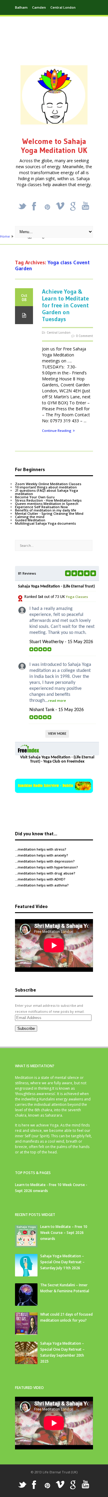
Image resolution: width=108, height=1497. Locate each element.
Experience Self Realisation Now (41, 507)
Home (5, 236)
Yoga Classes (77, 596)
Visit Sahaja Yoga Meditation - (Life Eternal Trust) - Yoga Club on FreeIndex (57, 759)
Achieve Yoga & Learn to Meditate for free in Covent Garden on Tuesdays (65, 305)
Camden (39, 7)
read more (57, 700)
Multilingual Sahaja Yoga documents (45, 523)
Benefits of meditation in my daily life (45, 510)
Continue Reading (56, 431)
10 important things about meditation (46, 487)
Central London (63, 7)
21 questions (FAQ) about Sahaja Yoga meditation (46, 492)
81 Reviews (27, 573)
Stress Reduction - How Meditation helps (48, 500)
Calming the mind (29, 516)
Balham (21, 7)
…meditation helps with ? (40, 849)
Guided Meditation (30, 520)
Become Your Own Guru (35, 497)
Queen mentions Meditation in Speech (46, 503)
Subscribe (26, 1028)
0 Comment (84, 336)
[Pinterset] (47, 207)
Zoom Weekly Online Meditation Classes (48, 484)
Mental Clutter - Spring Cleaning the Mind (49, 513)
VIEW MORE (57, 734)
